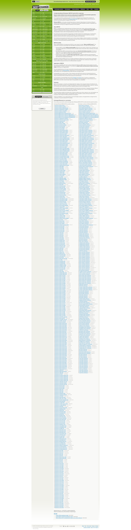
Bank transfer (37, 69)
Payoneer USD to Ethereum (84, 248)
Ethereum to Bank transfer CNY (61, 333)
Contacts (96, 9)
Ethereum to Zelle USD (59, 248)
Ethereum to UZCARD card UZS (61, 319)
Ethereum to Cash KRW (59, 498)
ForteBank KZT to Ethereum (84, 341)
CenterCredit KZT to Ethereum (85, 345)
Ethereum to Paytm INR (59, 257)
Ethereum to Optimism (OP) (60, 217)
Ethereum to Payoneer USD (60, 267)
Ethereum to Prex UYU (59, 451)
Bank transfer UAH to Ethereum (85, 279)
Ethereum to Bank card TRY (60, 284)
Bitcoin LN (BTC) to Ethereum (84, 106)
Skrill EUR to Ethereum (83, 232)
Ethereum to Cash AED (59, 467)
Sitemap (96, 525)
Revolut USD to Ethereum (84, 290)
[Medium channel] (72, 526)
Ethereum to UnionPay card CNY (61, 316)
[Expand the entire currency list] (42, 92)
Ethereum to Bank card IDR (60, 311)
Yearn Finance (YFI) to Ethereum (85, 204)
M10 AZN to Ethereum (83, 239)
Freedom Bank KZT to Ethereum (85, 348)
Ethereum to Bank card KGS (60, 292)
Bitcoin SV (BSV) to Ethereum (84, 111)
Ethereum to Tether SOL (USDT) (61, 134)
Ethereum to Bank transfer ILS (60, 357)
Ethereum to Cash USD (59, 463)
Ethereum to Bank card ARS (60, 314)
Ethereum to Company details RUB (61, 379)
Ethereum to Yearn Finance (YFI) (61, 204)
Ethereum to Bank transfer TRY (61, 335)
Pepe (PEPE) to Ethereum (84, 182)
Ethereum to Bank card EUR (60, 276)
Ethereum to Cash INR (59, 501)
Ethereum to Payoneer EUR (60, 268)
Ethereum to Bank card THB (60, 310)
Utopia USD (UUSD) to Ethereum (85, 165)
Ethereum (37, 18)
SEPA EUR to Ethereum (83, 284)
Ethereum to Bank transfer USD (61, 323)
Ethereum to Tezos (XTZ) (59, 191)
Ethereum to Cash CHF (59, 490)
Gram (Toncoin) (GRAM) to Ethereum (86, 210)
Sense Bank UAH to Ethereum (85, 333)
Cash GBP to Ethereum (83, 360)
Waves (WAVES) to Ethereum (84, 174)
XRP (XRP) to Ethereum (83, 122)
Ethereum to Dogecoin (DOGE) (60, 124)
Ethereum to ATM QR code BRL (61, 383)
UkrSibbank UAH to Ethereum (84, 328)
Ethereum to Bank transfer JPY (61, 345)
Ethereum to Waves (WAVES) (60, 174)
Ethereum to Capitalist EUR (60, 262)
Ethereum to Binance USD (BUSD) (61, 161)
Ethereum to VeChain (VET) (60, 197)
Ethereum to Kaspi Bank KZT (60, 443)
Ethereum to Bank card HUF (60, 296)
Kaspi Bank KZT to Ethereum (84, 342)
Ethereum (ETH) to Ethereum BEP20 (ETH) (87, 113)
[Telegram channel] (69, 526)
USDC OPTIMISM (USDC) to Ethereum (86, 152)
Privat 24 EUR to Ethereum (84, 324)
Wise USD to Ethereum (83, 294)
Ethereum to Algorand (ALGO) (60, 201)
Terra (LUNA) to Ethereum (84, 206)
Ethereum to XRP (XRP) (59, 122)
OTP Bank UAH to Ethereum (84, 335)
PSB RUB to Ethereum (83, 309)
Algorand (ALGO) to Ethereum (84, 201)
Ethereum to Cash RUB (59, 468)
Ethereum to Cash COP (59, 473)
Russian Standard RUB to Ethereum (86, 303)
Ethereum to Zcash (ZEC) (59, 128)
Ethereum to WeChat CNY (60, 253)
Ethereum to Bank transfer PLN (61, 336)
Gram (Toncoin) (37, 41)
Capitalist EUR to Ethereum (84, 244)
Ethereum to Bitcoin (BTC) (60, 105)
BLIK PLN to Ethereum (83, 240)
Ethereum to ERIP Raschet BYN (61, 371)
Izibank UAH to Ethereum (84, 337)
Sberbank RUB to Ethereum (84, 298)
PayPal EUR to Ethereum (84, 227)
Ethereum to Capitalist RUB (60, 263)
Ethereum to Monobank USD (60, 429)
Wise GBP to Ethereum (83, 297)
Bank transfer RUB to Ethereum (85, 277)
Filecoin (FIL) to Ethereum (84, 222)
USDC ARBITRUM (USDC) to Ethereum (86, 150)
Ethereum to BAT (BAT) (59, 184)
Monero (37, 23)
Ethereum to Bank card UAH (60, 287)
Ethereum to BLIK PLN (59, 250)
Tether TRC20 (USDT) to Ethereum (85, 131)
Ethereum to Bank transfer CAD (61, 348)
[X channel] (60, 526)
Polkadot (75, 77)
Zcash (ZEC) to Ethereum (84, 128)
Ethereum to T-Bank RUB (59, 402)
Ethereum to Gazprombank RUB (61, 407)
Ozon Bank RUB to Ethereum (84, 322)
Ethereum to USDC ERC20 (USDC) (61, 144)
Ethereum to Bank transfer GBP (61, 325)
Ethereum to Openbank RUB (60, 411)
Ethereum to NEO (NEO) (59, 166)
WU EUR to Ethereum (83, 350)
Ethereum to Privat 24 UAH (60, 421)
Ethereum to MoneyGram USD (60, 456)
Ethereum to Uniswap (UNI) (60, 193)
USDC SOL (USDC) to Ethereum (85, 148)
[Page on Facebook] (61, 526)
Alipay (37, 55)
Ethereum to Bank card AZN (60, 300)
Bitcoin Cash (37, 16)
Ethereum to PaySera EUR (60, 244)
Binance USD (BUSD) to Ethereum (85, 162)
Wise (37, 79)
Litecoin (37, 19)
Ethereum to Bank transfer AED (61, 344)
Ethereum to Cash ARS (59, 503)
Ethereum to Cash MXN (59, 495)
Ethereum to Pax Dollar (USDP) (61, 158)
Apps (92, 527)
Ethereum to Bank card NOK (60, 298)
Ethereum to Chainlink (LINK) (60, 188)
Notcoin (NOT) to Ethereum (84, 211)
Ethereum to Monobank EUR (60, 432)
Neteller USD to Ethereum (84, 233)
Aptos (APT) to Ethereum (84, 214)
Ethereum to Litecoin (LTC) (60, 121)
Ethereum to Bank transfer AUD (61, 346)
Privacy (37, 528)
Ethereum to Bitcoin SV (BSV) (60, 111)
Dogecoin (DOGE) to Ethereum (85, 124)
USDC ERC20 (37, 34)
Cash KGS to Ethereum (83, 372)
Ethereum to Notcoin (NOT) (60, 211)
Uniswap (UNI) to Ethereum (84, 193)
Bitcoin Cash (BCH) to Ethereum (85, 110)
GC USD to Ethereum (83, 357)
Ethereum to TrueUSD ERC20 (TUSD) (62, 156)
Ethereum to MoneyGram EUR (60, 458)
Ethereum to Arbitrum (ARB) (60, 215)
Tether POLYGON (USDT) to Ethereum (86, 135)
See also (55, 513)
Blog (85, 525)
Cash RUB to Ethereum (83, 363)
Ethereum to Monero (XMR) (60, 123)
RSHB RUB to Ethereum (83, 316)
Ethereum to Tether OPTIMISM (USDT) (62, 137)
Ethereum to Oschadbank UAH (61, 425)
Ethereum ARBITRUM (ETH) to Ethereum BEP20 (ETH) (89, 115)
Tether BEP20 (37, 31)
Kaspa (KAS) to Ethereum (84, 220)
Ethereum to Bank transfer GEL (61, 332)
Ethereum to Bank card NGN (60, 305)
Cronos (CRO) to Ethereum (84, 209)
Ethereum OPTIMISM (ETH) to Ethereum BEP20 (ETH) (89, 117)
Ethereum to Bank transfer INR (60, 338)
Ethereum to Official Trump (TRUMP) (62, 218)
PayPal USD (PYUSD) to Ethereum (85, 163)
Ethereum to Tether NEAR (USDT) (61, 141)
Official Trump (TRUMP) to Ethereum (86, 218)
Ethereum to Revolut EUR (59, 386)
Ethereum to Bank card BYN (60, 288)
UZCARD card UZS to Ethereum (85, 271)
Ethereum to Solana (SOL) (60, 196)
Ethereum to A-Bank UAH (60, 436)
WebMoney (37, 57)
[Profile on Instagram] (63, 526)
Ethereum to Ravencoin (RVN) (60, 194)
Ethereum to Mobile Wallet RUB (61, 272)
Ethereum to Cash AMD (59, 480)
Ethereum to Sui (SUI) (59, 219)
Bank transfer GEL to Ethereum (85, 281)
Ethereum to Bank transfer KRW (61, 358)
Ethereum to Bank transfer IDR (60, 341)
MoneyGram (37, 85)
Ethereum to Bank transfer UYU (61, 367)
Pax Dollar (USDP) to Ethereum (85, 159)
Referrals (83, 9)
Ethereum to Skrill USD (59, 235)
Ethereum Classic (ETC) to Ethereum (86, 119)
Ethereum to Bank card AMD (60, 290)
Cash (37, 89)
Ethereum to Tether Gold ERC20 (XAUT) (62, 143)
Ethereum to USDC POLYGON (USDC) (62, 148)
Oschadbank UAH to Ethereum (85, 327)
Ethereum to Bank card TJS (60, 303)
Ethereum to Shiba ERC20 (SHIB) (61, 198)
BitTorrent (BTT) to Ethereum (84, 183)
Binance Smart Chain (73, 19)
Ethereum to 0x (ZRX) (59, 176)
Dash (37, 26)
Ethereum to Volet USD (59, 232)
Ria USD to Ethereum (83, 354)
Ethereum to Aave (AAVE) (59, 223)
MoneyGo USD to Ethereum (84, 237)
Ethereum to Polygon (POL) (60, 126)
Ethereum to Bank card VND (60, 315)
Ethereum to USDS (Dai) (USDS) (61, 159)
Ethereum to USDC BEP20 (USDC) (61, 145)
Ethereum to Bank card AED (60, 307)
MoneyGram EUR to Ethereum (85, 353)
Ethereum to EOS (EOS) (59, 167)
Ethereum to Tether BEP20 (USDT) (61, 132)
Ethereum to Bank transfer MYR (61, 351)
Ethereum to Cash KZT (59, 472)
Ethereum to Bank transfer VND (61, 350)
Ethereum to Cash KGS (59, 504)
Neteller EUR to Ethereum (84, 235)
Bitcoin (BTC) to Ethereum (84, 105)
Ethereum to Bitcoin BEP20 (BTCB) (61, 108)
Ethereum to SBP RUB (59, 372)
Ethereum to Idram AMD (59, 271)
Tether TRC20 (37, 29)
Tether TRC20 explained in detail (62, 515)
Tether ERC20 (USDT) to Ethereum (85, 130)
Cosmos (79, 77)
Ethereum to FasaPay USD (60, 246)
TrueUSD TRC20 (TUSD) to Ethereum (86, 158)
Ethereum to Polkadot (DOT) (60, 192)
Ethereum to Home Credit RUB (60, 418)
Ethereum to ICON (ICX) (59, 180)
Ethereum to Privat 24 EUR (60, 423)
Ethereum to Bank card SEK (60, 280)
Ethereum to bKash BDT (59, 237)
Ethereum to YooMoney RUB (60, 266)
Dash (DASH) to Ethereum (84, 127)
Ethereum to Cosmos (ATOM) (60, 189)
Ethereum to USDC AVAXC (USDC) (61, 152)
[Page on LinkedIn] (65, 526)
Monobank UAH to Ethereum (84, 331)
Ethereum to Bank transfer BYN (61, 329)
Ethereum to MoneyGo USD (60, 245)
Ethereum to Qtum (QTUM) (60, 187)
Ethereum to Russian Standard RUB (61, 399)
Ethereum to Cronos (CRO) (60, 209)
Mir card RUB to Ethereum (84, 270)
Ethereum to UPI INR (59, 373)
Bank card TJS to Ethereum (84, 268)
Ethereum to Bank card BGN (60, 294)
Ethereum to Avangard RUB (60, 401)
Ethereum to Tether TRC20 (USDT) (61, 131)
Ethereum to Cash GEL (59, 478)
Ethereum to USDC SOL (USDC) (61, 146)
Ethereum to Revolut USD (60, 385)
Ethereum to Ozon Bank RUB (60, 419)
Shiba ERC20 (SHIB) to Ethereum (85, 198)
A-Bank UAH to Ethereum (84, 336)
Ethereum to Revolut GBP (60, 388)
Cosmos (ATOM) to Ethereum (84, 189)
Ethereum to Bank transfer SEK (61, 359)
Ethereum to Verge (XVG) (59, 175)
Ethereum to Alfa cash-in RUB (60, 398)
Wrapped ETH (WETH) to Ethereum (85, 118)
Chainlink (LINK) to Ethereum (84, 188)
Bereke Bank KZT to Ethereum (85, 340)
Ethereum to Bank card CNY (60, 279)
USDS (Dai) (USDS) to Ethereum (85, 161)
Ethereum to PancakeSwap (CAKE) (61, 213)
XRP (37, 21)
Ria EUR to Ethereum (83, 355)
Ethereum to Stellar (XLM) (60, 171)
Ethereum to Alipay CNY (59, 252)
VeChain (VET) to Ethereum (84, 197)
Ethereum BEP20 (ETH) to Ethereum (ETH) (63, 113)
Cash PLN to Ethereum (83, 367)
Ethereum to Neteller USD (60, 240)
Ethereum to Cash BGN (59, 486)
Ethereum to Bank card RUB (60, 285)
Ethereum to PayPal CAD (59, 229)
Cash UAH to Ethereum (83, 366)
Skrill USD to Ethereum (83, 231)
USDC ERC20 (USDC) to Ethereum (85, 144)
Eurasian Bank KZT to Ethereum (85, 346)
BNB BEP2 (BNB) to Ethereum (84, 178)
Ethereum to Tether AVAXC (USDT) (61, 140)
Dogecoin (37, 24)
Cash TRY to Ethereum (83, 364)
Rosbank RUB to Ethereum (84, 318)
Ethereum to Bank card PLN (60, 281)
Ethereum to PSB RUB (59, 406)
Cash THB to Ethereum (83, 371)
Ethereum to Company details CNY (61, 377)
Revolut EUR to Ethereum (84, 292)
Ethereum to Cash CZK (59, 477)
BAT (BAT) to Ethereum (83, 184)
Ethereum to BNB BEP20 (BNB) (61, 179)
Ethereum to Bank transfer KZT (61, 331)
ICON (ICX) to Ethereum (83, 180)
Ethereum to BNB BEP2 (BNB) (60, 178)
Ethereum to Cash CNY (59, 494)
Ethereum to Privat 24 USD (60, 420)
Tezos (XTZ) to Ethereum (84, 191)
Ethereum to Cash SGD (59, 497)
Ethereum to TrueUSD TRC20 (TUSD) (62, 157)
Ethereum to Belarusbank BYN (60, 438)
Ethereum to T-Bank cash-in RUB (61, 403)
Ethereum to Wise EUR (59, 390)
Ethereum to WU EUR (59, 455)
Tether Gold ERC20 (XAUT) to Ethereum (86, 143)
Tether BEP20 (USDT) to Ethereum (85, 132)
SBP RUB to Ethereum (83, 285)
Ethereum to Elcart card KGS (60, 322)
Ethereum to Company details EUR (61, 376)
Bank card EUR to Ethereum (84, 253)
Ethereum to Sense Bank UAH (60, 433)
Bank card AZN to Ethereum (84, 265)
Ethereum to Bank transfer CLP (61, 368)
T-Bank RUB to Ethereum (84, 306)
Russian (93, 525)
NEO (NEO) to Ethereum (83, 167)
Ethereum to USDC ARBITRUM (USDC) (62, 149)
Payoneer (37, 59)
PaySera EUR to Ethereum (84, 236)
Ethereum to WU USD (59, 454)
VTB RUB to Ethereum (83, 301)
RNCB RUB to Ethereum (83, 312)
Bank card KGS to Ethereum (84, 263)
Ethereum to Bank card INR (60, 306)
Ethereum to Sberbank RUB (60, 393)
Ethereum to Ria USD (59, 459)
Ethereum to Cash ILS (59, 476)
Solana (37, 39)
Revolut (37, 75)
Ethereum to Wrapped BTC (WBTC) (61, 109)
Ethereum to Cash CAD (59, 481)
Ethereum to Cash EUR (59, 464)
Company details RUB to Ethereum (85, 289)
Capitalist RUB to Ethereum (84, 245)
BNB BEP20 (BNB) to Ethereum (85, 179)
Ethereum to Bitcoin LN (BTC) (60, 106)
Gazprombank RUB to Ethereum (85, 310)
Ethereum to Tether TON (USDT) (61, 136)
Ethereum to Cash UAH (59, 471)
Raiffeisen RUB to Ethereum (84, 311)
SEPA (37, 72)
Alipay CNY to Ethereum (83, 241)
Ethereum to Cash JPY (59, 502)
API (94, 527)
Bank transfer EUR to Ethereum (85, 276)
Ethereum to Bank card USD (60, 275)
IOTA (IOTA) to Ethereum (83, 169)
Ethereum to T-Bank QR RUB (60, 405)
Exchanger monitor (59, 9)
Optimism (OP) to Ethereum (84, 217)
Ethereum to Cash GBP (59, 466)
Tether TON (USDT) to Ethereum (85, 136)
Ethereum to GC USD (59, 462)
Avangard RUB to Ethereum (84, 305)
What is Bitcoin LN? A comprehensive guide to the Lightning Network (69, 517)
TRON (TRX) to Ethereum (84, 172)
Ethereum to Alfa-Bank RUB (60, 397)
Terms (34, 528)
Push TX (96, 527)
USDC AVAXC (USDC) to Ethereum (85, 153)
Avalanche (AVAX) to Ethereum (85, 202)
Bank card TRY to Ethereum (84, 258)
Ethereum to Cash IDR (59, 493)
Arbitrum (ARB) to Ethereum (84, 215)
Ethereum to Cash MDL (59, 489)
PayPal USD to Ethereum (84, 226)
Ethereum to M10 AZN (59, 249)
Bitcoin (37, 14)
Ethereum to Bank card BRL (60, 312)
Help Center (89, 525)
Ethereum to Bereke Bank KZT (60, 441)
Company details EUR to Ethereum (85, 288)
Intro (88, 9)
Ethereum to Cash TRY (59, 469)
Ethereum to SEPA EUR (59, 370)
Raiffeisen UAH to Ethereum (84, 325)
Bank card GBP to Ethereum (84, 254)
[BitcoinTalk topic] (67, 526)
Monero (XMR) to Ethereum (84, 123)
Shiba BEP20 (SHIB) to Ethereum (85, 200)
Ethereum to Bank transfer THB (61, 337)
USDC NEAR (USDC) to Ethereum (85, 156)
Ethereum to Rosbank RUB (60, 415)
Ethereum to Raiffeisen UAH (60, 424)
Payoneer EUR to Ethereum (84, 249)
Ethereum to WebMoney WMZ (60, 265)
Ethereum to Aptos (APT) (59, 214)
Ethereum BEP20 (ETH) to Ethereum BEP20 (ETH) (64, 114)
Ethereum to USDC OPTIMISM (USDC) (62, 150)
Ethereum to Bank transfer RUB (61, 327)
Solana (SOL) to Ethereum (84, 196)
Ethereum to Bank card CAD (60, 293)
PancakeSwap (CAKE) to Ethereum (86, 213)
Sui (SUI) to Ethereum (83, 219)
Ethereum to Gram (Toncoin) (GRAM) (62, 210)
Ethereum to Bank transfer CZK (61, 364)
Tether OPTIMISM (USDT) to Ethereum (86, 137)
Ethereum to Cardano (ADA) (60, 170)
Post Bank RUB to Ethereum (84, 315)
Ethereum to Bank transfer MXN (61, 366)
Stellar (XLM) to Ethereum (84, 171)
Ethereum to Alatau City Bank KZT (61, 445)
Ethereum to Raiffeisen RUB (60, 408)
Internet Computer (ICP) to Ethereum (86, 224)
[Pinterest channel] (74, 526)
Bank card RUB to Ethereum (84, 259)
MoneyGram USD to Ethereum (85, 351)
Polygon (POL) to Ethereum (84, 126)
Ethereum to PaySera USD (60, 242)
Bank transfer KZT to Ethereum (85, 280)
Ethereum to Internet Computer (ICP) (62, 224)
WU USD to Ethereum (83, 349)
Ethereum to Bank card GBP (60, 277)
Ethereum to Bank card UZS (60, 302)
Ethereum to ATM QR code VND (61, 384)
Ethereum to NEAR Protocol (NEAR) (61, 207)
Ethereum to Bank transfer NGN (61, 340)
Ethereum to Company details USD (61, 375)
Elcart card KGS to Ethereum (84, 274)
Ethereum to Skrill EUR (59, 236)
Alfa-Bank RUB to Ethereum (84, 302)
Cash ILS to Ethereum (83, 368)
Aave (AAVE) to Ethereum (84, 223)
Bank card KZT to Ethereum (84, 262)
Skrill (37, 51)
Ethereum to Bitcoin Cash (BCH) (61, 110)
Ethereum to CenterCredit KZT (60, 446)
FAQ (91, 9)
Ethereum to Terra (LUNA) (60, 206)
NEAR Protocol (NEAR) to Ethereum (86, 207)
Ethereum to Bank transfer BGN (61, 342)
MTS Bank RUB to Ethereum (84, 319)
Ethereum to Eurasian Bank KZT (61, 447)
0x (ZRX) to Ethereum (83, 176)
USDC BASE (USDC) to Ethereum (85, 154)
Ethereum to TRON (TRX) (59, 172)
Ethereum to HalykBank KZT (60, 440)
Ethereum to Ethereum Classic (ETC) (62, 119)
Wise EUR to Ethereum (83, 296)
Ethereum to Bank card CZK (60, 297)
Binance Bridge (66, 70)
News (83, 525)
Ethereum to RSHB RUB (59, 414)
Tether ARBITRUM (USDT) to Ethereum (86, 139)
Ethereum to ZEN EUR (59, 270)
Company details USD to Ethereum (85, 287)
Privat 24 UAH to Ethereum (84, 323)
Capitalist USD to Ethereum (84, 242)
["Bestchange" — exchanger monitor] (42, 5)
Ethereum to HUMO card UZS (60, 320)
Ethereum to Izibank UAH (59, 437)
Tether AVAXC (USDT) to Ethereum (85, 140)
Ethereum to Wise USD (59, 389)
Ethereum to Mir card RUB (60, 318)
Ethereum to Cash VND (59, 507)
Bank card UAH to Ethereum (84, 261)
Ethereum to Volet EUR (59, 233)
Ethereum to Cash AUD (59, 484)
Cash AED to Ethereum (83, 362)
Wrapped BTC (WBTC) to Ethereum (86, 109)
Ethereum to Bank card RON (60, 309)
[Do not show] (98, 1)
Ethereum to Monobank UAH (60, 431)
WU (37, 84)
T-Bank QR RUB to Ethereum (84, 307)
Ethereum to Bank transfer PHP (61, 360)
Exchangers (67, 9)
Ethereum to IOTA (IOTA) (59, 169)
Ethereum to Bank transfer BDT (61, 362)
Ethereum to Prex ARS (59, 450)
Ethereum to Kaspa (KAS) (59, 220)
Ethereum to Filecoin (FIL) (60, 222)
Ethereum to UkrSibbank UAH (60, 427)
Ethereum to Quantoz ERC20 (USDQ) (62, 165)
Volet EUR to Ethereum (83, 229)
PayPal (37, 44)
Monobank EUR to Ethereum (84, 332)
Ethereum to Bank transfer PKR (61, 354)
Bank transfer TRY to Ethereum (85, 283)
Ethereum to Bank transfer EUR (61, 324)
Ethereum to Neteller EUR (60, 241)
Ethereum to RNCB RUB (59, 410)
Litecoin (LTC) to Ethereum (84, 121)
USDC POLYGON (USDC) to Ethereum (86, 149)
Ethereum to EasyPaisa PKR (60, 254)
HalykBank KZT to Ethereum (84, 338)
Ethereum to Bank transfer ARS (61, 363)
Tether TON (37, 32)
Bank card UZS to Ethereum (84, 267)
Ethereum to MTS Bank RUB (60, 416)
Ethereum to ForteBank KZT (60, 442)
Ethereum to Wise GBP (59, 392)
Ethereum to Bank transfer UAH (61, 328)
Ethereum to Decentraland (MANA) (61, 205)
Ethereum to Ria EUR (59, 460)
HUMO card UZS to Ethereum (84, 272)
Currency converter (87, 527)
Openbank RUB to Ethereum (84, 314)
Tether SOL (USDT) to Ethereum (85, 134)
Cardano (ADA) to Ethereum (84, 170)
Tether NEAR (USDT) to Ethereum (85, 141)
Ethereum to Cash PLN (59, 475)
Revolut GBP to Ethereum (84, 293)
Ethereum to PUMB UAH (59, 428)
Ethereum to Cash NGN (59, 485)
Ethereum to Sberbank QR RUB (61, 394)
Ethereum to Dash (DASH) (60, 127)
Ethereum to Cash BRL (59, 499)
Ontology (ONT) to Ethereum (84, 185)
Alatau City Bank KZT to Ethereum (85, 344)
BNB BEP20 (37, 37)
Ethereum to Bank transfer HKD (61, 349)
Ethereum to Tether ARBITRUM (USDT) (62, 139)
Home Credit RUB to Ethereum (85, 320)
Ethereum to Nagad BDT (59, 239)
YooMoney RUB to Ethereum (84, 246)
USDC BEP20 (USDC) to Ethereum (85, 146)
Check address (75, 9)
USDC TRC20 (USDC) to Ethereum (85, 145)
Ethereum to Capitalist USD (60, 261)
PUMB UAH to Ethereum (83, 329)
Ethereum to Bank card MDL (60, 283)
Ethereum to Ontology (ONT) (60, 185)
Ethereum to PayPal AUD (59, 231)
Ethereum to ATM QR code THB (61, 381)
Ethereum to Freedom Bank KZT (61, 449)
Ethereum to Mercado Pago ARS (61, 258)
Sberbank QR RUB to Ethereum (85, 300)
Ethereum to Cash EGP (59, 506)
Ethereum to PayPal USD (59, 226)
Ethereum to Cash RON (59, 491)
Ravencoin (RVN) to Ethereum (85, 194)
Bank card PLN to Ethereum (84, 255)
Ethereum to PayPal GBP (59, 228)
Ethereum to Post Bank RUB (60, 412)
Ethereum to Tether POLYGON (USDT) (62, 135)
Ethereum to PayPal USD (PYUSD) (61, 162)
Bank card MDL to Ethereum (84, 257)
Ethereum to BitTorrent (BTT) (60, 183)
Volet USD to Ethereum (83, 228)
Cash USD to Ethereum (83, 358)
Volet (37, 47)
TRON (37, 36)
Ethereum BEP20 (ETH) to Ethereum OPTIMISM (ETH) (65, 117)
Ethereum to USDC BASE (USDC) (61, 153)
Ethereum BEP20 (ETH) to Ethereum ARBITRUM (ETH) (65, 115)
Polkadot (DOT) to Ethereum (84, 192)
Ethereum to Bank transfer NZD (61, 353)
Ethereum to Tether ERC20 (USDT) (61, 130)
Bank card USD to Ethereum (84, 252)
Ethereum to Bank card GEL (60, 301)
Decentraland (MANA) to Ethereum (85, 205)
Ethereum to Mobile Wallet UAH (61, 274)
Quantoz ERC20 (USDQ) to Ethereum (86, 166)
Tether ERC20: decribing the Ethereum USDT (64, 516)
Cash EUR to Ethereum (83, 359)
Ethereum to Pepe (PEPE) (59, 182)
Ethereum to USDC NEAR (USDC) (61, 154)
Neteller (37, 54)
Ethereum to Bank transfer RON (61, 355)
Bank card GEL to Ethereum (84, 266)
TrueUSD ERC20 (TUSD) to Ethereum (86, 157)
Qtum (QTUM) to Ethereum (84, 187)
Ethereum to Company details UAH (61, 380)
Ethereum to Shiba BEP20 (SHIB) (61, 200)
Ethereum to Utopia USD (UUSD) (61, 163)
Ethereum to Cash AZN (59, 488)
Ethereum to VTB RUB (59, 395)
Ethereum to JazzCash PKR (60, 255)
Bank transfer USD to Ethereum (85, 275)
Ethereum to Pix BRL (59, 259)
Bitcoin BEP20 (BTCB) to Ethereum (85, 108)
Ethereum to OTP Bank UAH (60, 434)
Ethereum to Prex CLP (59, 453)
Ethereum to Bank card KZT (60, 289)
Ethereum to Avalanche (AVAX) (61, 202)
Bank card (37, 62)
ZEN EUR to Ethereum (83, 250)
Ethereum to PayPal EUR (59, 227)
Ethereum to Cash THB (59, 482)
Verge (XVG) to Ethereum (84, 175)
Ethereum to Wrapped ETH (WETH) (61, 118)
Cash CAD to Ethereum (83, 370)
